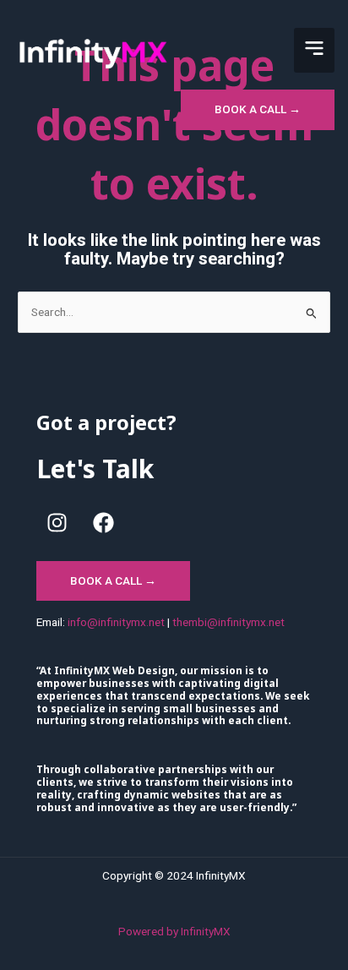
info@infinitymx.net (116, 622)
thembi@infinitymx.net (228, 622)
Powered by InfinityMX (174, 931)
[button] (314, 50)
